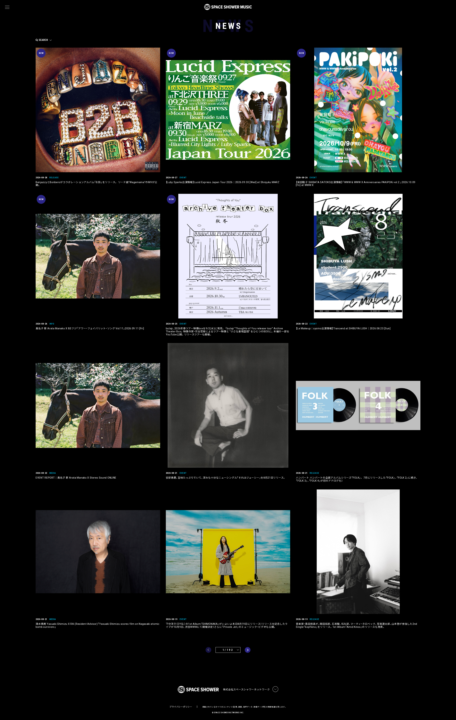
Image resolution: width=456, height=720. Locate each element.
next (247, 650)
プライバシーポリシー (180, 707)
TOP (448, 711)
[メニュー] (7, 7)
